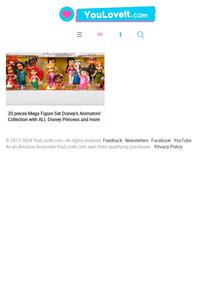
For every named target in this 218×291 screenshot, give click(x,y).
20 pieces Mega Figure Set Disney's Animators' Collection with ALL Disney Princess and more (54, 116)
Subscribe (100, 34)
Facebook (120, 34)
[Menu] (79, 34)
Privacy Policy (168, 147)
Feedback (112, 140)
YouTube (182, 140)
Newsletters (136, 140)
